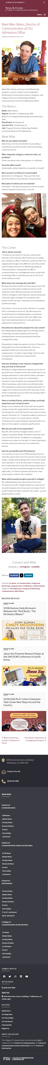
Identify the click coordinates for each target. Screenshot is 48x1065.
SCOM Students (39, 586)
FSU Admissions (16, 589)
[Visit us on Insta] (15, 976)
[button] (44, 2)
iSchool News (7, 891)
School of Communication (25, 1043)
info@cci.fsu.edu (13, 771)
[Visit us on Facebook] (4, 976)
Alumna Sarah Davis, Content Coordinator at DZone (11, 740)
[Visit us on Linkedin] (21, 976)
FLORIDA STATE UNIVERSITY (15, 2)
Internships (6, 833)
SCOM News (27, 586)
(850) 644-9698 (13, 781)
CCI (39, 1040)
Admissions (6, 1011)
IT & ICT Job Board (9, 912)
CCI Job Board (7, 1021)
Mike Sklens (19, 591)
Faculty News (7, 822)
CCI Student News (24, 583)
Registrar (5, 1028)
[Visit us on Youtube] (26, 976)
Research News (8, 826)
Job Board (6, 837)
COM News (6, 815)
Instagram (25, 567)
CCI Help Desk (7, 1014)
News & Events (14, 7)
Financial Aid (6, 1025)
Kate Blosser (11, 37)
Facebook (14, 575)
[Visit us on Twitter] (9, 976)
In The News (6, 946)
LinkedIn (36, 567)
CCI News (12, 583)
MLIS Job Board (8, 916)
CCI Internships (7, 1018)
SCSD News (6, 853)
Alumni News (7, 819)
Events (5, 829)
